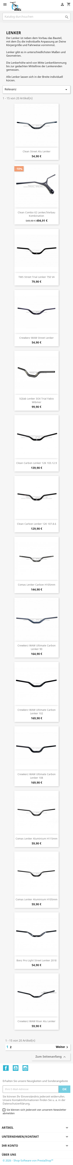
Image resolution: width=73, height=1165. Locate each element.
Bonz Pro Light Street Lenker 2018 (36, 960)
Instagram (25, 1068)
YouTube (15, 1068)
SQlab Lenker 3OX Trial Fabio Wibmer (36, 400)
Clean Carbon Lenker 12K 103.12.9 (36, 463)
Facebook (6, 1068)
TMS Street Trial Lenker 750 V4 (36, 277)
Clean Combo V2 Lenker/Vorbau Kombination (36, 214)
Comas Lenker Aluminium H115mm (36, 838)
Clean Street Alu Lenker (36, 151)
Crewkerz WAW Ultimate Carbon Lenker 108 (37, 775)
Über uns (9, 1155)
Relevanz (36, 89)
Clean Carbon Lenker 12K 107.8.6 (36, 523)
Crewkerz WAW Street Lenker (36, 337)
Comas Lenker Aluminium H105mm (36, 899)
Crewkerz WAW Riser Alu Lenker (36, 1021)
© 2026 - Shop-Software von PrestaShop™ (28, 1160)
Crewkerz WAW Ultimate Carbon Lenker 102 (37, 711)
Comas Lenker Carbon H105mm (36, 584)
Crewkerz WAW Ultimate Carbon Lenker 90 (37, 647)
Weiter (62, 1047)
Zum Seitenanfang (51, 1057)
